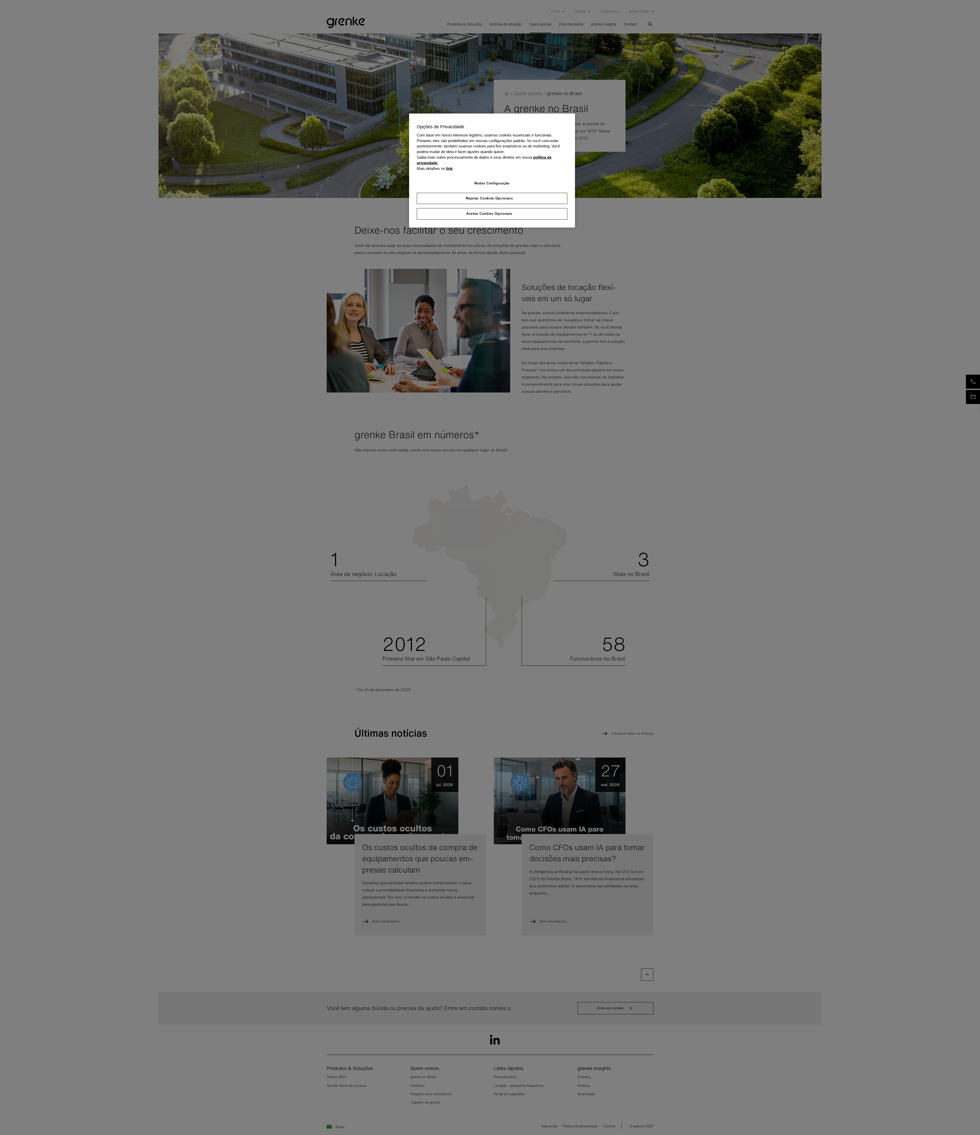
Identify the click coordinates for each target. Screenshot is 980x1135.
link (449, 169)
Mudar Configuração (492, 183)
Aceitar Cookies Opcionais (489, 214)
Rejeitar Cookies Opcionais (489, 198)
